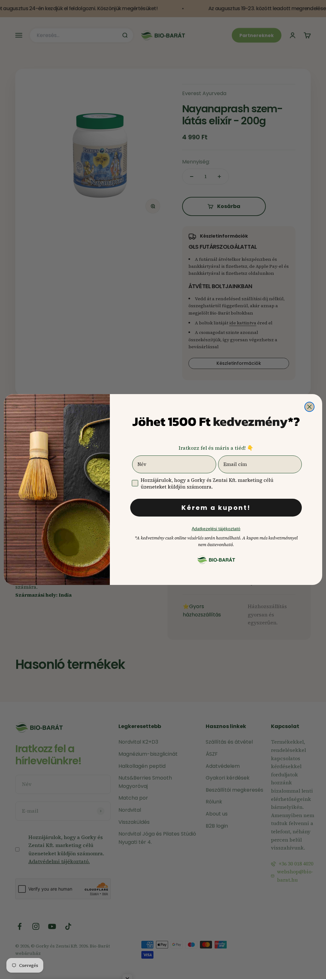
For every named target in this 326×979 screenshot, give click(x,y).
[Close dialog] (309, 407)
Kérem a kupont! (216, 507)
